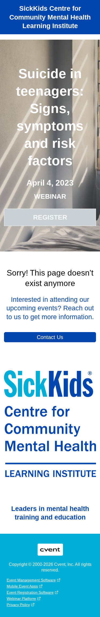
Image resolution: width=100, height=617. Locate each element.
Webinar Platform (21, 598)
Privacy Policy (18, 605)
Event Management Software (31, 580)
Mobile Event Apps (22, 586)
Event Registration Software (30, 592)
